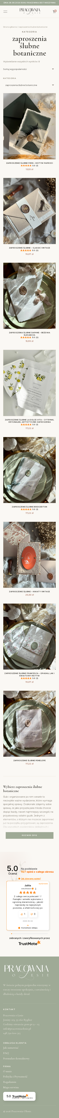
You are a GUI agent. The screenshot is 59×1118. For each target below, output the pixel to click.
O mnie (7, 1071)
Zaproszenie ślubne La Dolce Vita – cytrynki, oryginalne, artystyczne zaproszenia (29, 421)
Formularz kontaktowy (16, 1058)
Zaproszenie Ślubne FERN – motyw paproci (29, 163)
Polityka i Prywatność (15, 1076)
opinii (37, 871)
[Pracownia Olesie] (30, 11)
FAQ (6, 1053)
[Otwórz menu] (5, 12)
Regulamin (9, 1082)
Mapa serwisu (11, 1087)
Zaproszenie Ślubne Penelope (29, 760)
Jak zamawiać (10, 1047)
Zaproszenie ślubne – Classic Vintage (29, 248)
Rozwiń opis (29, 835)
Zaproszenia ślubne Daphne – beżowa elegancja (29, 334)
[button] (19, 879)
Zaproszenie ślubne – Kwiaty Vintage (29, 591)
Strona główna (10, 27)
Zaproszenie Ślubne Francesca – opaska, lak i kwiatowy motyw (29, 674)
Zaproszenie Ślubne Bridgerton (29, 507)
